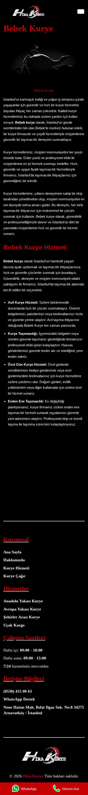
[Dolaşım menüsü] (81, 11)
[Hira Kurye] (28, 11)
